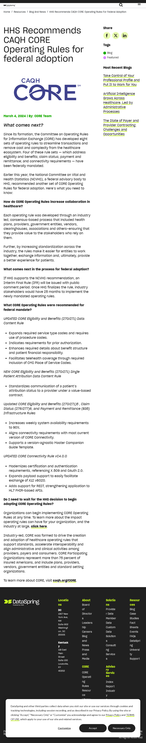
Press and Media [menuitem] (85, 654)
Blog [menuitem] (132, 609)
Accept (93, 728)
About (86, 600)
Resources (20, 11)
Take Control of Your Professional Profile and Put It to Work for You (121, 80)
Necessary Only (122, 728)
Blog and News (37, 11)
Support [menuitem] (135, 658)
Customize (64, 728)
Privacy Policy (113, 714)
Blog (109, 52)
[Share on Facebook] (106, 35)
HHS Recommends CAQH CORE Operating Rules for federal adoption (87, 11)
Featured (113, 57)
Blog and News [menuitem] (85, 641)
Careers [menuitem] (87, 631)
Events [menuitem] (134, 631)
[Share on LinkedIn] (124, 35)
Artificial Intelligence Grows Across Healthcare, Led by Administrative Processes (119, 103)
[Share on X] (115, 35)
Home (7, 11)
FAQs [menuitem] (133, 636)
